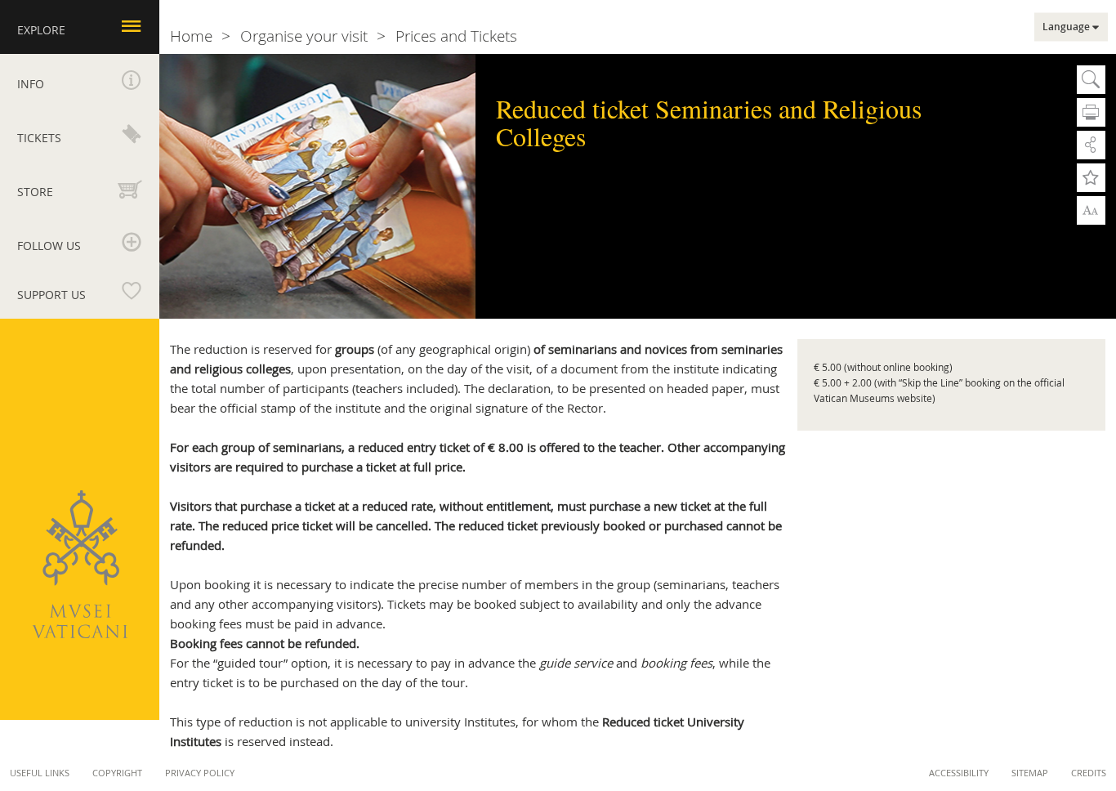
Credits (1088, 772)
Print (1091, 112)
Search (1091, 79)
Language (1066, 27)
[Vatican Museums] (79, 564)
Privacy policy (199, 772)
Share (1091, 145)
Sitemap (1029, 772)
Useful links (39, 772)
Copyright (117, 772)
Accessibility (959, 772)
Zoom (1091, 209)
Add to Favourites (1091, 177)
